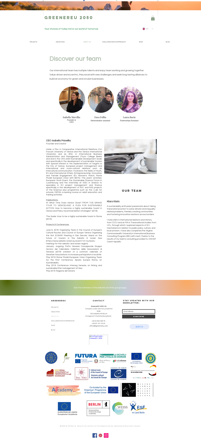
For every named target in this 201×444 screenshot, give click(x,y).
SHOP (53, 325)
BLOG (53, 330)
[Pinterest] (100, 435)
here (124, 288)
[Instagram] (106, 435)
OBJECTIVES (55, 312)
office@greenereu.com (98, 326)
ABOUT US (54, 316)
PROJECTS (54, 307)
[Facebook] (94, 435)
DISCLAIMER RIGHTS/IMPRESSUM (62, 321)
